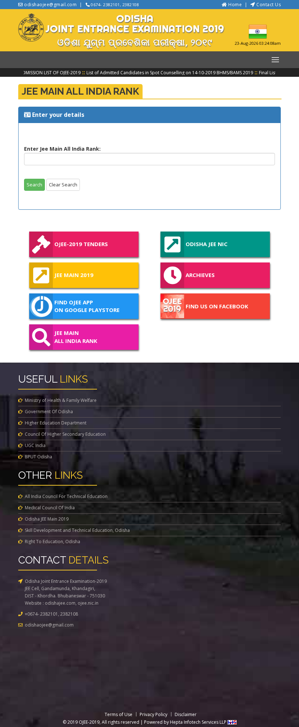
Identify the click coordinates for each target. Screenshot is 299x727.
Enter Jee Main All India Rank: (62, 148)
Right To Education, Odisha (52, 541)
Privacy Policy (153, 714)
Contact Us (268, 4)
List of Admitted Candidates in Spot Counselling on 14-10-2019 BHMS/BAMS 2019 (161, 73)
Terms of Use (118, 714)
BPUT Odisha (38, 457)
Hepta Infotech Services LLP (199, 722)
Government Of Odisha (49, 411)
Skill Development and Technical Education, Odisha (77, 530)
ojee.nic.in (88, 603)
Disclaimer (186, 714)
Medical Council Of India (50, 508)
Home (235, 4)
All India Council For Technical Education (66, 496)
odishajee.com (60, 603)
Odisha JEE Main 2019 (47, 519)
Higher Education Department (55, 423)
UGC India (35, 445)
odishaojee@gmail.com (49, 625)
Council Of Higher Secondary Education (65, 434)
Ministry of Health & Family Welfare (61, 400)
